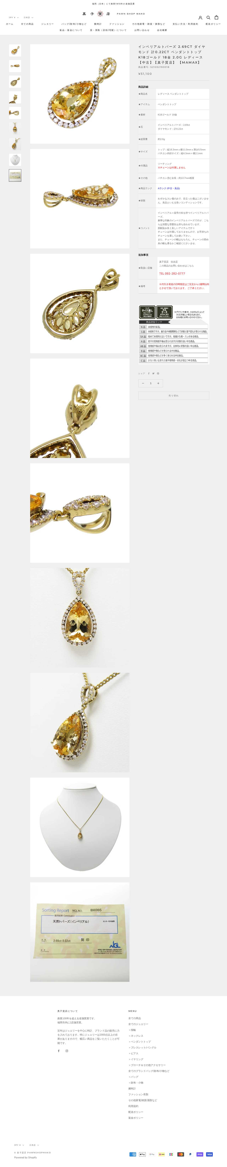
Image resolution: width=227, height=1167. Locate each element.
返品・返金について (71, 30)
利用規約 (133, 1106)
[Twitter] (153, 373)
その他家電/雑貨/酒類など (142, 1100)
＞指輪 (132, 1030)
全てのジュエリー (138, 1024)
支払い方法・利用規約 (185, 24)
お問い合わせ (142, 30)
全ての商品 (27, 24)
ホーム (10, 24)
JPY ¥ (12, 17)
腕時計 (98, 24)
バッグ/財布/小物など (74, 24)
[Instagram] (67, 1051)
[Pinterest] (158, 373)
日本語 (27, 17)
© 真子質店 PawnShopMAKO (32, 1152)
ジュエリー (47, 24)
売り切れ (174, 395)
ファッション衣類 (138, 1094)
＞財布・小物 (135, 1082)
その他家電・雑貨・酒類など (148, 24)
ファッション (116, 24)
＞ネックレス (135, 1036)
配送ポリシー (213, 24)
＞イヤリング (135, 1059)
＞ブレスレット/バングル (142, 1047)
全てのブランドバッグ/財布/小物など (149, 1071)
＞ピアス (133, 1053)
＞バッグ (133, 1077)
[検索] (208, 17)
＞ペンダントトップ (139, 1041)
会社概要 (162, 30)
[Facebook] (149, 373)
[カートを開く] (216, 17)
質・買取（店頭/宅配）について (108, 30)
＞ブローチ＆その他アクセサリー (147, 1065)
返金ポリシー (135, 1118)
